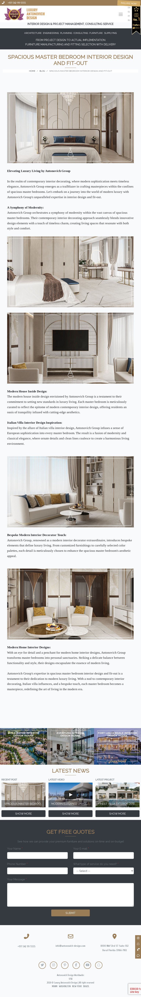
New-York (77, 986)
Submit (70, 912)
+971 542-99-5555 (17, 2)
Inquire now (129, 3)
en (129, 8)
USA (70, 979)
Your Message (17, 879)
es (129, 12)
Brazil (86, 986)
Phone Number (17, 863)
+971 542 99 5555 (26, 946)
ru (129, 20)
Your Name (15, 848)
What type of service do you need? (95, 863)
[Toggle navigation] (120, 14)
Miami (54, 986)
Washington (65, 986)
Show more (23, 813)
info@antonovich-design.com (70, 945)
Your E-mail (81, 848)
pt (129, 16)
